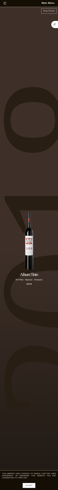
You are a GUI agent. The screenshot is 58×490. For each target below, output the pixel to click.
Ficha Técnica (49, 11)
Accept (29, 485)
